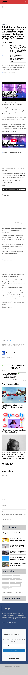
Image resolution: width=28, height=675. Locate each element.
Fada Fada (22, 175)
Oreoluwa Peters (9, 42)
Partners (5, 585)
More (12, 581)
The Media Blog (15, 585)
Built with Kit (14, 658)
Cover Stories (7, 577)
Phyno (9, 345)
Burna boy (8, 344)
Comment (4, 475)
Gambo (18, 344)
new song (19, 237)
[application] (14, 189)
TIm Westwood (14, 345)
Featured (5, 581)
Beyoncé (3, 344)
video (12, 237)
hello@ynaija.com (11, 622)
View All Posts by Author (7, 357)
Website (4, 505)
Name (3, 493)
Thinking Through (8, 592)
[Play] (3, 189)
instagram (22, 344)
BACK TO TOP (6, 669)
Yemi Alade (20, 345)
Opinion (19, 581)
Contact (4, 672)
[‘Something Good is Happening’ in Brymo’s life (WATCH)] (14, 76)
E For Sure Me (13, 344)
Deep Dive (16, 577)
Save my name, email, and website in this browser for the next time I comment (14, 515)
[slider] (23, 189)
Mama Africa (4, 345)
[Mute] (20, 189)
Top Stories (19, 592)
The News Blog (7, 588)
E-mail (3, 499)
